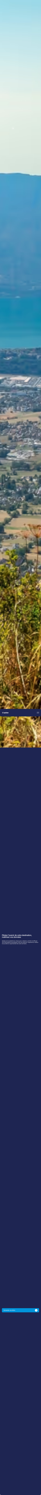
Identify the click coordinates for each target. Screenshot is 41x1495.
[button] (20, 713)
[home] (5, 713)
